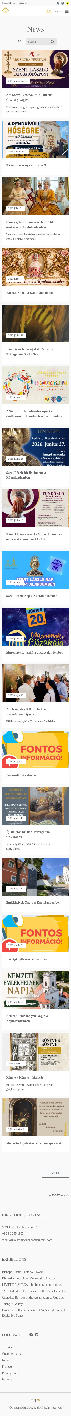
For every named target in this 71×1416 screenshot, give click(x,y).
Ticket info (23, 3)
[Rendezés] (19, 42)
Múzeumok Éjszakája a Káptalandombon (34, 652)
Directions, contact (23, 1215)
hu (33, 1400)
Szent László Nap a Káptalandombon (31, 596)
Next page (55, 1173)
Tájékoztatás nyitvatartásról (26, 165)
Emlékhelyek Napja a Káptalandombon (33, 902)
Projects (7, 1366)
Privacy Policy (11, 1373)
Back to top (57, 1194)
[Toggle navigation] (67, 11)
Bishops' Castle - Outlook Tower (22, 1272)
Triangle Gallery (12, 1304)
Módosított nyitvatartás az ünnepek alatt (34, 1143)
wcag (67, 3)
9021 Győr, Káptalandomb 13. (21, 1227)
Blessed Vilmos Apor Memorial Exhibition (29, 1278)
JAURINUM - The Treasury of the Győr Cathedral (34, 1291)
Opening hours (8, 3)
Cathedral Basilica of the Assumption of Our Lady (33, 1297)
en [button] (56, 11)
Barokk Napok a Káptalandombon (30, 292)
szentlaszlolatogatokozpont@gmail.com (27, 1240)
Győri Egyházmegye (49, 11)
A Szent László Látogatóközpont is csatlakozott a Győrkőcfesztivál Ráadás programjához (33, 416)
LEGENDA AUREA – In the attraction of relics (32, 1284)
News (5, 1360)
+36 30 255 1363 (13, 1233)
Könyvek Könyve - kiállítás (24, 1077)
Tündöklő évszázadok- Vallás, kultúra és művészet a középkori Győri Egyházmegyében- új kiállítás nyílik (34, 539)
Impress (7, 1379)
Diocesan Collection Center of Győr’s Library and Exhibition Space (33, 1313)
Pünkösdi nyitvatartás (21, 775)
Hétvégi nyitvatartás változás (26, 959)
